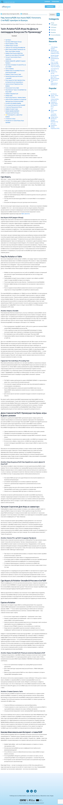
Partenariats (55, 1)
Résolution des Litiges (47, 795)
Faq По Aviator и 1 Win (11, 43)
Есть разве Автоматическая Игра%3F (15, 105)
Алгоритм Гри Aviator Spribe (13, 103)
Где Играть (8, 40)
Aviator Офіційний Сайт (11, 93)
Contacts (47, 1)
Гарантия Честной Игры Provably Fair (15, 47)
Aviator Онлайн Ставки (11, 109)
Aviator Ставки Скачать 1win (13, 74)
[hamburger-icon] (60, 6)
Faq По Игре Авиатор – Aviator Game (15, 97)
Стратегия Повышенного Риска (13, 107)
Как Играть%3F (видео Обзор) (13, 41)
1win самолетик (25, 213)
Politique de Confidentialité (18, 795)
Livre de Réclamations (33, 795)
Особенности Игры (10, 118)
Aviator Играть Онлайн (11, 45)
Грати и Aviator (9, 68)
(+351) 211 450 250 (9, 2)
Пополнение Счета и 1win (12, 88)
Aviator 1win (8, 95)
